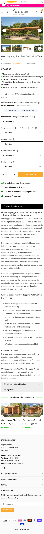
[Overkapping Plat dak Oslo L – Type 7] (11, 410)
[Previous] (4, 30)
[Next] (40, 30)
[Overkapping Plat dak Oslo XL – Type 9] (6, 48)
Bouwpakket (9, 390)
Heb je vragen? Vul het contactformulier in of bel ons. (20, 95)
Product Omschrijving (13, 206)
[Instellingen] (36, 11)
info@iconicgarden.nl (14, 455)
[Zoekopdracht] (7, 12)
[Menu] (2, 12)
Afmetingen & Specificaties (15, 384)
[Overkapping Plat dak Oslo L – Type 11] (32, 410)
